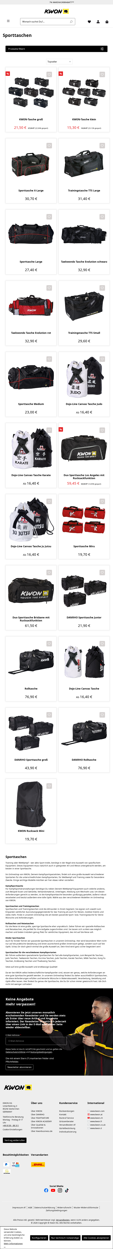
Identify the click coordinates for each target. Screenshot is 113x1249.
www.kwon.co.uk (97, 1124)
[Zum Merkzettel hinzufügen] (49, 74)
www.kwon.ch (96, 1118)
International (96, 1103)
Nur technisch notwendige (65, 1237)
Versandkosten (63, 1220)
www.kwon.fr (96, 1121)
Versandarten (39, 1154)
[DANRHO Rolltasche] (84, 733)
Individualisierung (67, 1131)
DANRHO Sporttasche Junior (84, 617)
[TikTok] (67, 1191)
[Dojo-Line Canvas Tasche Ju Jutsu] (31, 519)
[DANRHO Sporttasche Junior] (84, 591)
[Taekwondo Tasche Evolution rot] (31, 306)
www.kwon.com (97, 1111)
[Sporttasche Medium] (31, 377)
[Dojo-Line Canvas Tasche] (84, 662)
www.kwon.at (96, 1114)
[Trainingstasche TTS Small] (84, 306)
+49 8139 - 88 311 (11, 1125)
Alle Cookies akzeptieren (96, 1237)
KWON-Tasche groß (31, 119)
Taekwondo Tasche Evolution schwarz (84, 261)
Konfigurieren (39, 1237)
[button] (56, 1086)
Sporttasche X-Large (31, 190)
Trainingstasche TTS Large (84, 190)
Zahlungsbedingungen (56, 1210)
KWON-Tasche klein (84, 119)
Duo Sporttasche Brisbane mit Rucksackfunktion (31, 619)
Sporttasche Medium (31, 404)
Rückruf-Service (66, 1118)
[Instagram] (60, 1191)
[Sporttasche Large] (31, 235)
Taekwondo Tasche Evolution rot (31, 332)
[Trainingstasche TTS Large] (84, 164)
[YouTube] (53, 1191)
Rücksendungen (66, 1111)
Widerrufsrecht (64, 1207)
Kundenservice (68, 1103)
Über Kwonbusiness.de (41, 1131)
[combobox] (44, 21)
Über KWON (36, 1111)
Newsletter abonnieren (19, 1067)
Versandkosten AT (67, 1124)
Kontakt (62, 1114)
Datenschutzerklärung (44, 1207)
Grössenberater (66, 1121)
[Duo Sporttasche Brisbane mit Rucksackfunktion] (31, 591)
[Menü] (7, 21)
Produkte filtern (16, 48)
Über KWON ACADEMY (41, 1121)
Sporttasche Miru (84, 546)
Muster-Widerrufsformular (86, 1207)
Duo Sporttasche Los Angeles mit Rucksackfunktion (84, 477)
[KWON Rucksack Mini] (31, 804)
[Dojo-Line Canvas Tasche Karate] (31, 448)
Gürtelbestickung (67, 1128)
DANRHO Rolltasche (84, 759)
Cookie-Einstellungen (12, 1129)
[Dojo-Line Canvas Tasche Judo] (84, 377)
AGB (30, 1207)
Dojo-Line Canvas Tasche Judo (84, 404)
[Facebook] (46, 1191)
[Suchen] (71, 21)
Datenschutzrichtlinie (15, 1052)
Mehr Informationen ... (13, 1245)
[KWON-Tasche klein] (84, 93)
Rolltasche (31, 688)
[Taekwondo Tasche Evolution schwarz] (84, 235)
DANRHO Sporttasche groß (31, 759)
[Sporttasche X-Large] (31, 164)
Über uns (36, 1103)
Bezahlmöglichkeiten (16, 1154)
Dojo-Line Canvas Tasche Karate (31, 475)
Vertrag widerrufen (15, 1140)
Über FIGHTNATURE (40, 1118)
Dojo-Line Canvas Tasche (84, 688)
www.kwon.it (96, 1128)
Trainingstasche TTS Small (84, 332)
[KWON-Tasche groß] (31, 93)
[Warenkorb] (105, 21)
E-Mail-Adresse (13, 1035)
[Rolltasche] (31, 662)
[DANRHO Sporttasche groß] (31, 733)
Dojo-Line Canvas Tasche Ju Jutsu (31, 546)
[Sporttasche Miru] (84, 519)
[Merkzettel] (88, 21)
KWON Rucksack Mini (31, 831)
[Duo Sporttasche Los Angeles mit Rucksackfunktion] (84, 448)
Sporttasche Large (31, 261)
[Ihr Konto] (97, 21)
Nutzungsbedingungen (41, 1052)
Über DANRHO (37, 1114)
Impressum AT (19, 1207)
